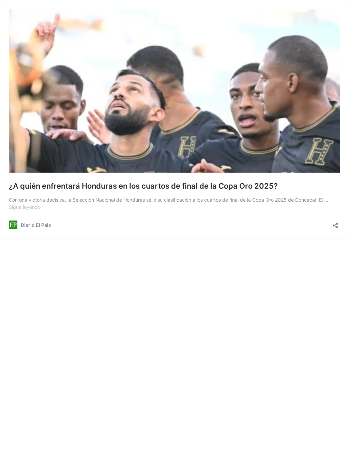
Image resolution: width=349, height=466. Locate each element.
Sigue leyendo (25, 207)
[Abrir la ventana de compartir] (335, 223)
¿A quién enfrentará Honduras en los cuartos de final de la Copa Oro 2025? (143, 185)
